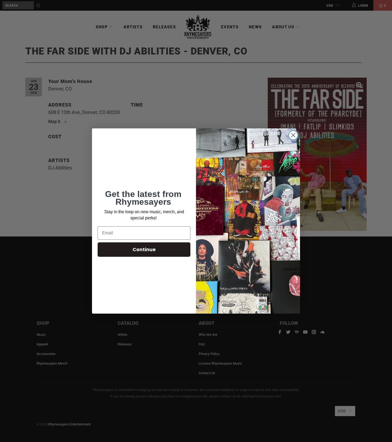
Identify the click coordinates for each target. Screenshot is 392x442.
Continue (144, 249)
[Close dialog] (293, 135)
